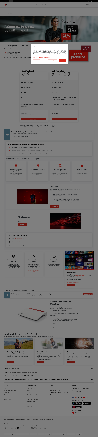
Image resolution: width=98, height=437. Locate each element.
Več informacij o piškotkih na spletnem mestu (41, 57)
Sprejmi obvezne (53, 60)
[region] (49, 54)
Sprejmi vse (62, 60)
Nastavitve (36, 60)
